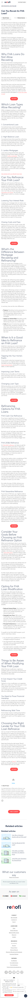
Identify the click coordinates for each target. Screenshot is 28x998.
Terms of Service (14, 949)
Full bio (13, 783)
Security (14, 945)
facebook (6, 972)
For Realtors (14, 960)
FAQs (14, 928)
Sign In (14, 921)
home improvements (6, 365)
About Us (14, 934)
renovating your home (7, 192)
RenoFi (7, 2)
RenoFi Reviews (14, 930)
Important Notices (14, 954)
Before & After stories (14, 932)
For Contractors (14, 965)
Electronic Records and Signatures (14, 952)
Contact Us (14, 919)
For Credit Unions (14, 962)
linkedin (14, 972)
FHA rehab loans (8, 552)
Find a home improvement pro (14, 967)
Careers (14, 937)
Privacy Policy (14, 947)
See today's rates (22, 2)
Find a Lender (14, 811)
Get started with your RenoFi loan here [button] (11, 174)
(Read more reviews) (14, 877)
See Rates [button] (14, 98)
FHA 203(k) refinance (8, 445)
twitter (10, 972)
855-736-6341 (14, 917)
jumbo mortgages (12, 156)
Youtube (18, 972)
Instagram (21, 972)
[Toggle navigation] (2, 2)
